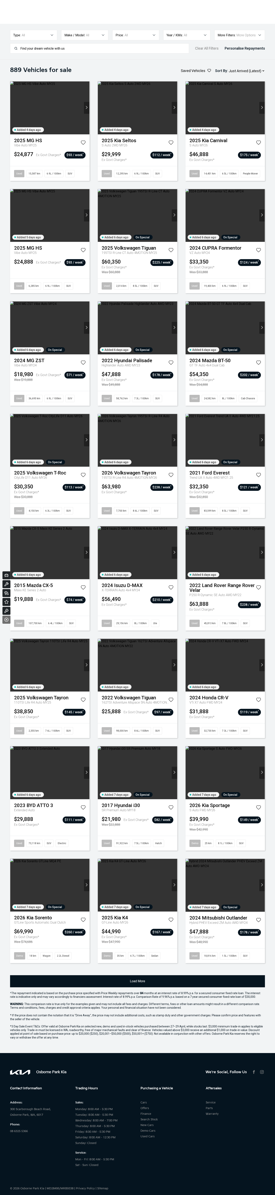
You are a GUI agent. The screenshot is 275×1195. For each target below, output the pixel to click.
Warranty (212, 1114)
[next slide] (86, 108)
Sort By (221, 71)
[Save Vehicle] (83, 143)
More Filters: (227, 35)
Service (211, 1102)
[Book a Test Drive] (6, 611)
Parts (209, 1108)
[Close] (6, 620)
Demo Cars (148, 1130)
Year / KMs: (174, 35)
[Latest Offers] (6, 602)
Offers (145, 1108)
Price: (120, 35)
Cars (144, 1102)
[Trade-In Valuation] (6, 575)
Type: (17, 35)
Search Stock (149, 1119)
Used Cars (148, 1136)
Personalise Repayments (245, 48)
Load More (137, 981)
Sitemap (102, 1188)
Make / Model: (74, 35)
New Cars (147, 1125)
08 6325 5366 (19, 1131)
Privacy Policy (85, 1188)
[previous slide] (13, 108)
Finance (146, 1114)
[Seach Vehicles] (6, 593)
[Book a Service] (6, 584)
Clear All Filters (207, 48)
